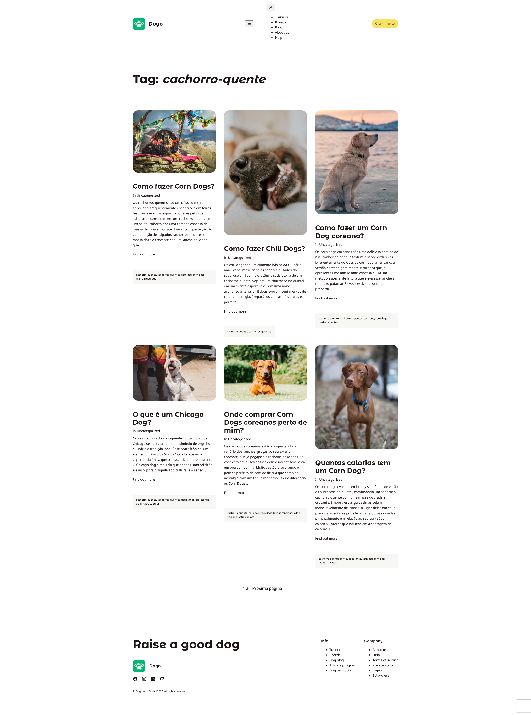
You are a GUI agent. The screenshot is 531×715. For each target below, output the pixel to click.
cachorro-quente (146, 274)
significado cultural (147, 503)
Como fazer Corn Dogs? (174, 186)
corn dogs (199, 274)
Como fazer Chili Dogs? (264, 249)
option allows (246, 517)
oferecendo (202, 499)
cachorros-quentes (168, 274)
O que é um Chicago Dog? (168, 418)
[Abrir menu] (249, 23)
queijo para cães (328, 322)
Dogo (156, 24)
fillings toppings (282, 513)
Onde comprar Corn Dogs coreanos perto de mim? (265, 422)
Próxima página (270, 588)
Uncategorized (148, 195)
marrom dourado (146, 278)
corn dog (186, 274)
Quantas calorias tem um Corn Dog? (353, 467)
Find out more (144, 254)
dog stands (187, 499)
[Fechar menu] (271, 7)
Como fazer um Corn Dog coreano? (351, 232)
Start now (385, 23)
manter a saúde (328, 562)
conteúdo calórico (350, 559)
